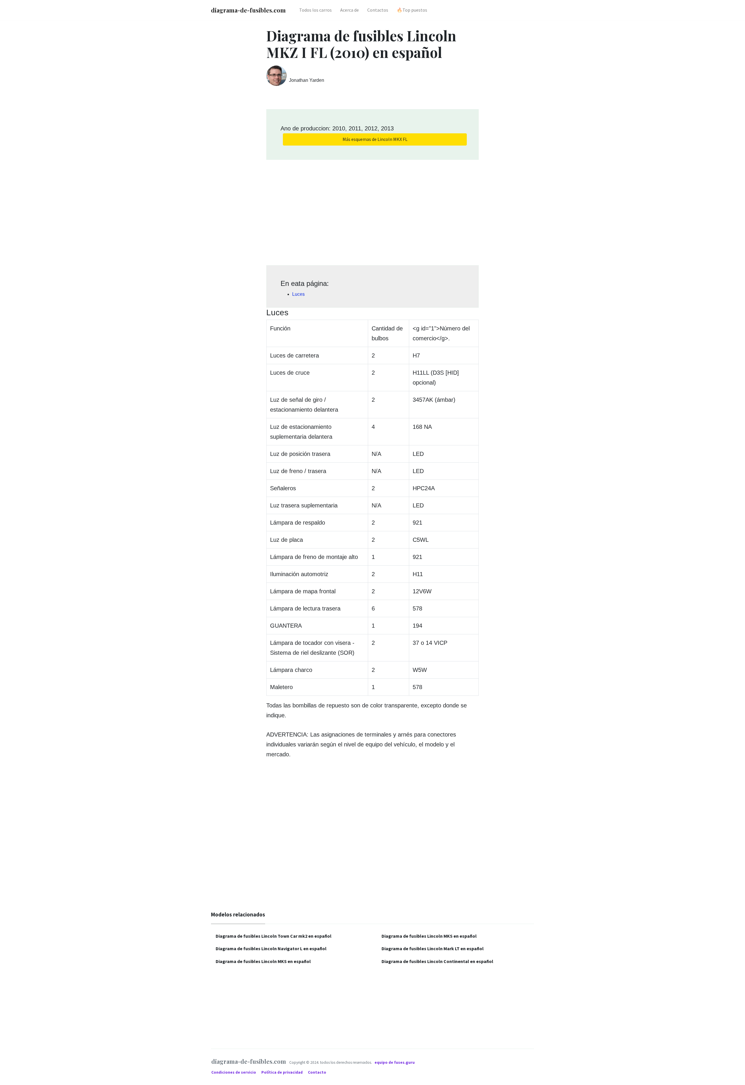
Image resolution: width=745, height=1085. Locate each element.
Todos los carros (315, 10)
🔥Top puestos (412, 10)
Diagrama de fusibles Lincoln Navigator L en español (271, 948)
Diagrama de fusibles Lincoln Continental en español (437, 961)
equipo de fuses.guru (395, 1062)
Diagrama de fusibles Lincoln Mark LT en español (433, 948)
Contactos (377, 10)
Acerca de (349, 10)
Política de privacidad (282, 1072)
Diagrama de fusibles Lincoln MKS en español (263, 961)
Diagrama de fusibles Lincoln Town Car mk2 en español (273, 936)
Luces (298, 294)
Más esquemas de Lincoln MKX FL (375, 139)
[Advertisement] (372, 210)
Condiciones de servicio (234, 1072)
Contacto (317, 1072)
